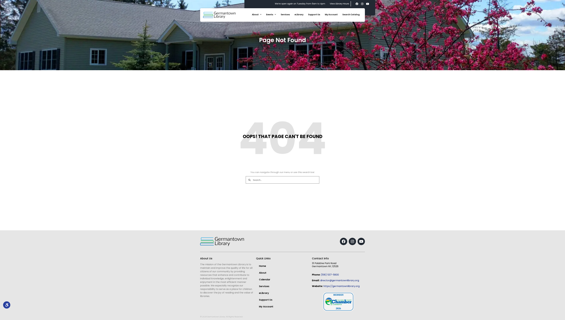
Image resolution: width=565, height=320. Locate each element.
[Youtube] (367, 3)
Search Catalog (351, 14)
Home (262, 266)
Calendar (264, 279)
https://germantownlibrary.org (341, 286)
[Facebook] (357, 3)
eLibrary (299, 14)
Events (269, 14)
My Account (331, 14)
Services (285, 14)
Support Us (314, 14)
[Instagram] (362, 3)
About (255, 14)
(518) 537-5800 (330, 274)
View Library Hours (339, 3)
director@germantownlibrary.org (339, 280)
